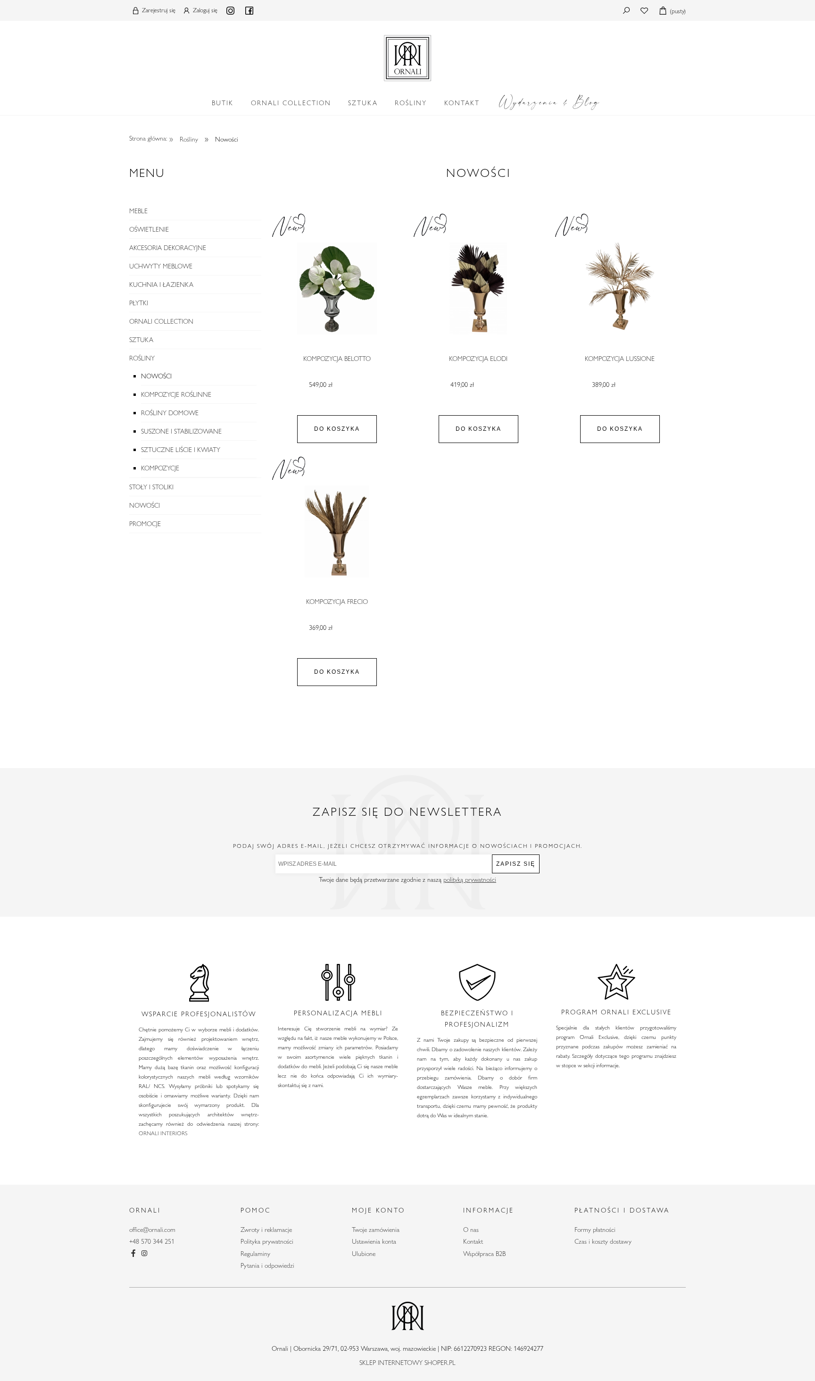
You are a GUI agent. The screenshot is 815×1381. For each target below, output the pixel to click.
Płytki (138, 303)
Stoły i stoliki (151, 487)
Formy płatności (594, 1229)
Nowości (156, 376)
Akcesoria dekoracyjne (167, 247)
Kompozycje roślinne (176, 394)
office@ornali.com (152, 1229)
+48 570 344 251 (152, 1241)
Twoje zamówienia (375, 1229)
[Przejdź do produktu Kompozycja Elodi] (478, 289)
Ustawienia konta (374, 1241)
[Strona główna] (407, 56)
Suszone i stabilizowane (181, 431)
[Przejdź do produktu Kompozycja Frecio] (336, 532)
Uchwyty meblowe (160, 266)
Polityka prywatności (267, 1241)
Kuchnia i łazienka (161, 284)
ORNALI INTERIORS (163, 1133)
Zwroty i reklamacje (266, 1229)
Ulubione (363, 1253)
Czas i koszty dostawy (603, 1241)
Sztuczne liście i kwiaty (180, 449)
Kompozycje (160, 468)
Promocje (145, 523)
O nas (471, 1229)
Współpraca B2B (484, 1253)
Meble (138, 211)
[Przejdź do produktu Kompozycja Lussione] (619, 289)
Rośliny (142, 358)
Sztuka (141, 339)
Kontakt (473, 1241)
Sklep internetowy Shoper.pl (407, 1362)
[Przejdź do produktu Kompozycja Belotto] (336, 289)
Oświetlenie (149, 229)
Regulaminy (255, 1253)
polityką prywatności (469, 879)
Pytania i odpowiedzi (267, 1265)
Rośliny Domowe (170, 413)
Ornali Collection (161, 321)
